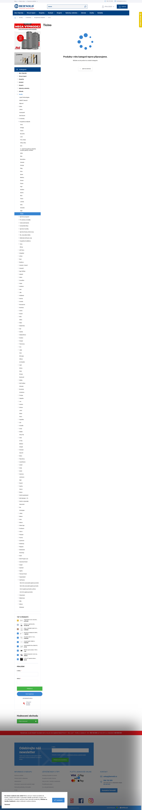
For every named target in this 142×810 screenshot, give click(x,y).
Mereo (21, 516)
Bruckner (21, 389)
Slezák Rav (22, 325)
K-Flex (20, 440)
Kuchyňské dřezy (24, 225)
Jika (20, 292)
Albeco (21, 359)
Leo (20, 401)
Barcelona (22, 159)
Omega (22, 127)
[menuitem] (19, 12)
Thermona (22, 344)
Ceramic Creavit (23, 265)
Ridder (21, 431)
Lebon (21, 109)
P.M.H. (21, 531)
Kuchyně (21, 82)
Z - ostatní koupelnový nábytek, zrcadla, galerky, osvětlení (28, 149)
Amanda (22, 207)
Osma (20, 310)
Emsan (21, 374)
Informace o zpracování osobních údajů (24, 784)
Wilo (20, 601)
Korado (21, 301)
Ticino (21, 198)
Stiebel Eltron (22, 334)
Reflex (20, 380)
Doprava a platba (31, 1)
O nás (15, 790)
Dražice (21, 338)
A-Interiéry (22, 118)
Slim (21, 156)
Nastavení (7, 804)
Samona (21, 474)
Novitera (21, 307)
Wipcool (21, 103)
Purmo (21, 537)
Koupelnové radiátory (25, 241)
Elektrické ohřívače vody (26, 238)
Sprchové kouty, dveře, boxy (27, 232)
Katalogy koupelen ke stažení (49, 775)
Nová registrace (30, 694)
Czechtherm (22, 462)
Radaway (21, 543)
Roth (20, 555)
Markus (22, 177)
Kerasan (21, 449)
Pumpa (21, 395)
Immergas (21, 510)
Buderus (21, 262)
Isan (20, 289)
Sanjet (21, 564)
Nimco (21, 522)
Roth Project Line (23, 558)
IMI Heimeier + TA (23, 498)
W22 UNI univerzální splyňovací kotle (29, 586)
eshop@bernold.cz (110, 776)
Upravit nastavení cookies (72, 807)
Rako (20, 322)
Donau (22, 180)
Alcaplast (21, 253)
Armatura (21, 392)
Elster (20, 413)
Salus (20, 319)
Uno (21, 145)
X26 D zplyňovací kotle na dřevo (28, 589)
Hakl (20, 365)
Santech (21, 567)
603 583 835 (118, 733)
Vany (21, 244)
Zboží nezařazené (23, 495)
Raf (20, 328)
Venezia (22, 162)
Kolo (20, 519)
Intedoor (21, 286)
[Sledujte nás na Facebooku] (81, 800)
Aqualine (21, 419)
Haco (20, 416)
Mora (20, 456)
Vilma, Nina (23, 142)
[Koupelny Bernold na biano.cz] (72, 800)
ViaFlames (22, 580)
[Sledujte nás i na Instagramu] (90, 800)
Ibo (20, 507)
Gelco (20, 277)
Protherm (21, 528)
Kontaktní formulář (109, 790)
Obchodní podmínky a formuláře (22, 787)
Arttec (20, 256)
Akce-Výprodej (23, 73)
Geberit (21, 274)
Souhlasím (59, 800)
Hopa (20, 283)
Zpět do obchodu (86, 68)
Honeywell (22, 112)
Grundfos (21, 280)
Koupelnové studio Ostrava (49, 778)
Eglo (20, 480)
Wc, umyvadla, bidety (25, 235)
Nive (21, 195)
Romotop (21, 552)
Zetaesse (21, 607)
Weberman (22, 598)
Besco (20, 492)
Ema (21, 171)
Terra (21, 124)
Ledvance (21, 477)
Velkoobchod (17, 781)
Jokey (20, 513)
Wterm (21, 604)
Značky (21, 94)
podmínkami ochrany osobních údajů (76, 755)
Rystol (21, 483)
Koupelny (21, 79)
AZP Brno (21, 250)
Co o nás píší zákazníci (48, 787)
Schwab (21, 386)
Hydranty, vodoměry (24, 88)
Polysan (21, 534)
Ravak (21, 313)
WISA (20, 106)
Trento (21, 130)
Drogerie (21, 85)
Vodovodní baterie (24, 223)
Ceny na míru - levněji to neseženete (51, 781)
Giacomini (21, 504)
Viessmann (22, 595)
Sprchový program (24, 216)
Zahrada (21, 91)
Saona (21, 192)
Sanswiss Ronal (23, 561)
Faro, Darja (23, 139)
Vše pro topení (22, 76)
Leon (21, 136)
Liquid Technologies (24, 97)
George (22, 165)
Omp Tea (21, 434)
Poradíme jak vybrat (47, 784)
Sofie (21, 153)
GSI (20, 422)
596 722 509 (93, 733)
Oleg (21, 168)
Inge (21, 186)
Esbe (20, 371)
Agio (21, 210)
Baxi (20, 259)
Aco (20, 347)
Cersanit (21, 268)
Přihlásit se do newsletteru (60, 759)
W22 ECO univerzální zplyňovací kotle (29, 583)
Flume (21, 183)
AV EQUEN (22, 362)
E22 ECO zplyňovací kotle (26, 592)
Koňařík (21, 425)
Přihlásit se (29, 688)
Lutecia (22, 201)
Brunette (22, 133)
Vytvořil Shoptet (111, 807)
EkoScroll (21, 377)
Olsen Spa (21, 525)
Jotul (20, 410)
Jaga (20, 350)
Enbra (20, 368)
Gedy (20, 468)
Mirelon (21, 443)
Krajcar (21, 341)
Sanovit (21, 452)
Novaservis (22, 304)
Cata (20, 437)
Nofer (20, 471)
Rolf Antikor (22, 383)
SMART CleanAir (23, 100)
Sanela (21, 331)
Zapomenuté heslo (27, 698)
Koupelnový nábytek (25, 121)
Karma (21, 298)
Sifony (21, 247)
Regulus (21, 546)
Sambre (22, 189)
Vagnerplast (22, 577)
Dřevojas (21, 356)
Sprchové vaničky (24, 229)
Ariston (21, 404)
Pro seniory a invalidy (25, 219)
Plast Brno (22, 459)
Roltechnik (22, 549)
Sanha (21, 486)
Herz (20, 353)
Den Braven (22, 115)
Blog (15, 1)
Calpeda (21, 398)
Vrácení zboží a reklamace (21, 778)
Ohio (21, 204)
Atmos (21, 407)
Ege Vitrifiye (22, 271)
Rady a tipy (22, 1)
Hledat (85, 6)
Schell (20, 465)
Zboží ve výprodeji (23, 501)
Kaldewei (21, 295)
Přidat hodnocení (23, 721)
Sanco (21, 489)
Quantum (21, 540)
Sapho (21, 570)
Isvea (20, 428)
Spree (21, 174)
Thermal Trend (23, 574)
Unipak (21, 446)
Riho (20, 316)
